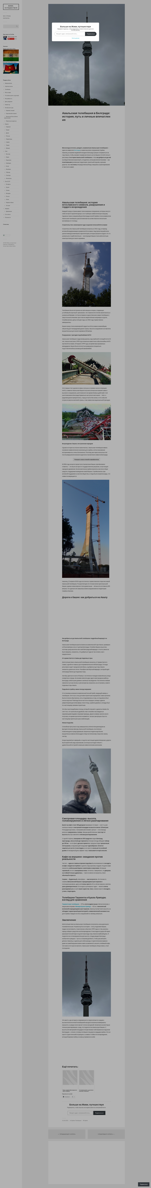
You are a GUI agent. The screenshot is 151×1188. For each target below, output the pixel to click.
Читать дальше (75, 38)
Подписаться (91, 34)
